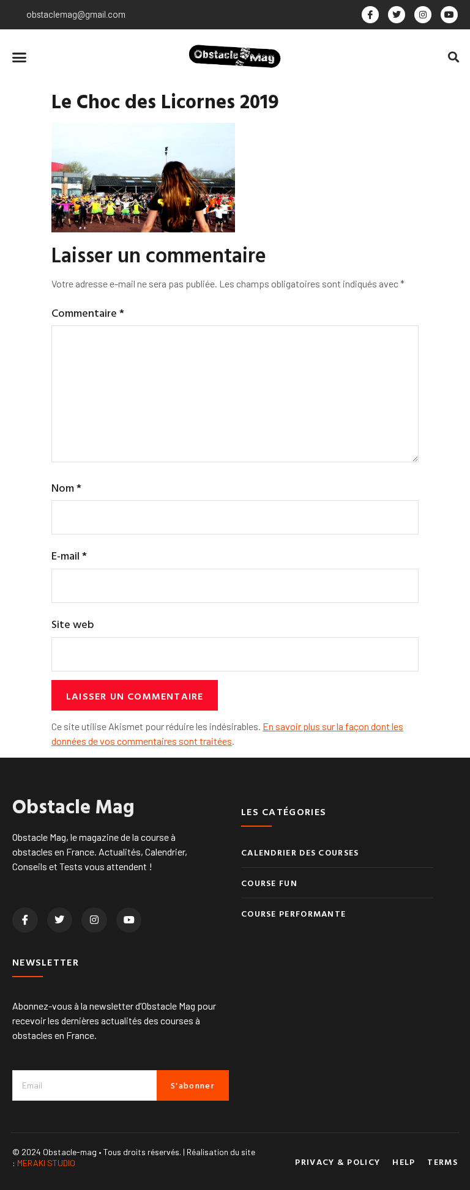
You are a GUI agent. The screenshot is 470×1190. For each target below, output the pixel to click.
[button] (19, 56)
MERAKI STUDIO (46, 1163)
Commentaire (87, 313)
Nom (66, 487)
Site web (72, 624)
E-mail (69, 555)
